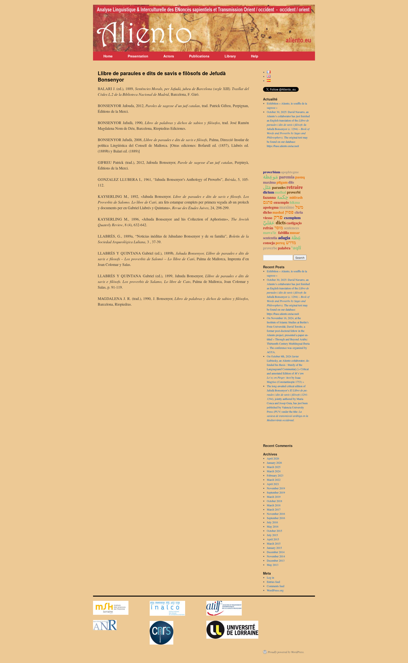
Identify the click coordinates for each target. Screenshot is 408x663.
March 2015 (273, 543)
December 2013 (276, 560)
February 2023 (275, 475)
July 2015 (272, 535)
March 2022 (273, 479)
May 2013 (272, 565)
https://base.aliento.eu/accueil (283, 146)
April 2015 (273, 539)
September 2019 (276, 492)
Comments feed (275, 586)
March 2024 (273, 471)
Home (108, 56)
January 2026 (274, 462)
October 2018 (274, 501)
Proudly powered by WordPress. (286, 652)
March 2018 (273, 505)
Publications (199, 56)
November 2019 (276, 488)
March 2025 (273, 467)
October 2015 (274, 531)
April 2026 (273, 458)
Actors (168, 56)
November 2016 (276, 514)
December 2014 (276, 552)
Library (230, 56)
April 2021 (273, 484)
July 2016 (272, 522)
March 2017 (273, 509)
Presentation (138, 56)
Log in (270, 577)
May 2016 (272, 526)
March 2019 (273, 496)
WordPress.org (275, 590)
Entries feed (273, 582)
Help (254, 56)
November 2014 (276, 556)
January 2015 (274, 548)
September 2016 (276, 518)
